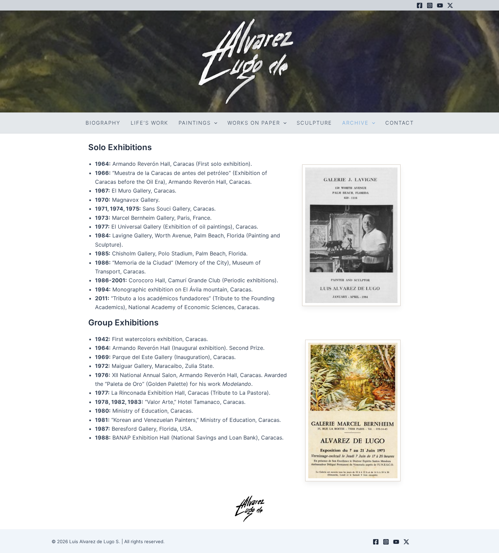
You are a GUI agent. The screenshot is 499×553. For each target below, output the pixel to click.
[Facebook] (420, 5)
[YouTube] (440, 5)
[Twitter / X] (450, 5)
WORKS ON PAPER (253, 123)
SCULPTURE (314, 123)
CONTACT (399, 123)
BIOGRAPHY (103, 123)
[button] (214, 123)
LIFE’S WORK (149, 123)
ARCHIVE (355, 123)
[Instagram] (430, 5)
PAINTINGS (195, 123)
